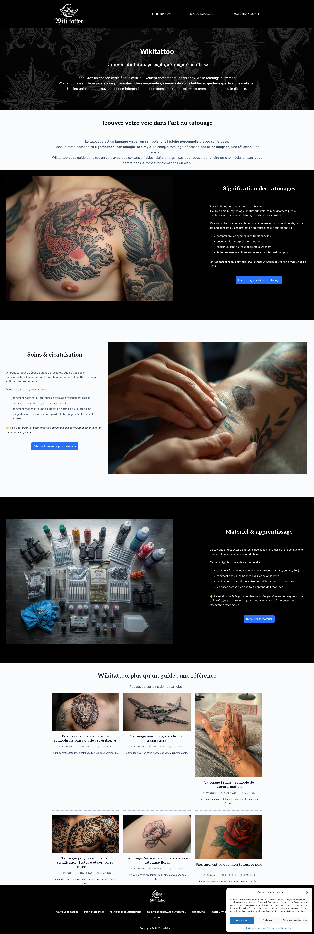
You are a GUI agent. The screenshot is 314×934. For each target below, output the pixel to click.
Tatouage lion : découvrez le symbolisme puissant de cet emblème (85, 738)
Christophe (67, 746)
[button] (307, 892)
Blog (157, 917)
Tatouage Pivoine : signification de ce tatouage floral (157, 860)
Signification (161, 14)
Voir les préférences (295, 920)
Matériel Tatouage (246, 14)
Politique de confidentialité (278, 928)
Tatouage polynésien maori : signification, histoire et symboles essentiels (85, 862)
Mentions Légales (94, 912)
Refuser (267, 920)
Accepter (241, 920)
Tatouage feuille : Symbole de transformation (229, 784)
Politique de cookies (255, 928)
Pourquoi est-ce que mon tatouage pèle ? (229, 866)
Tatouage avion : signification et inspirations (157, 738)
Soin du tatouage (201, 14)
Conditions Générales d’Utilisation (166, 912)
